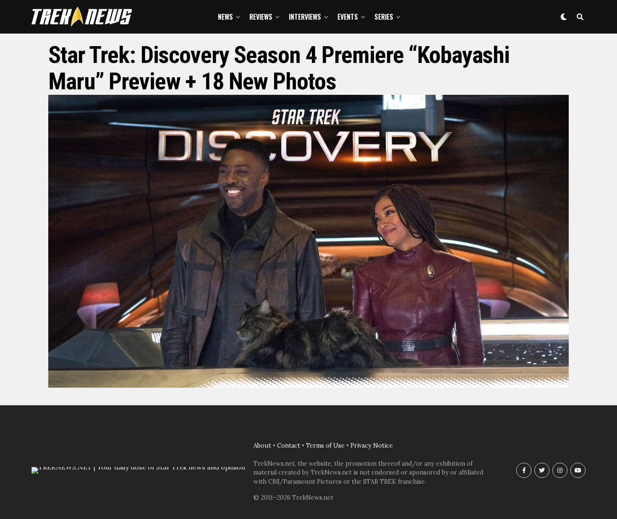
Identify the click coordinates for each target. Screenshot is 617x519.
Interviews (305, 17)
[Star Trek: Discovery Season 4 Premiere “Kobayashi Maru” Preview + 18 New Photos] (308, 385)
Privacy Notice (371, 445)
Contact (288, 445)
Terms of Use (325, 445)
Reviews (260, 17)
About (262, 445)
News (225, 17)
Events (347, 17)
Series (383, 17)
